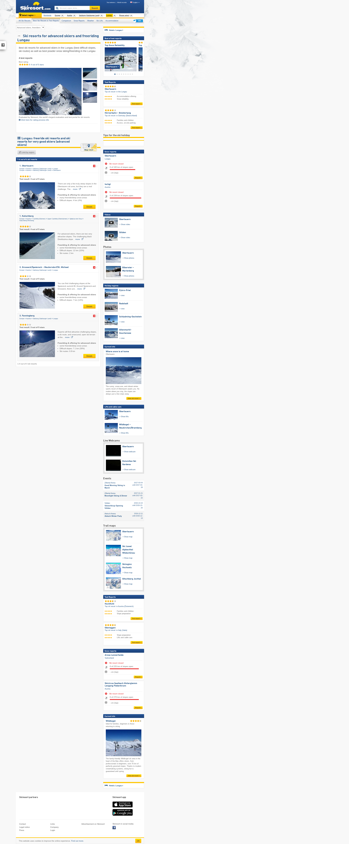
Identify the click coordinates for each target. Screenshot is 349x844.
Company (54, 827)
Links (52, 824)
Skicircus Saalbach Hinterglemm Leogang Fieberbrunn (121, 684)
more (75, 189)
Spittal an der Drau (76, 219)
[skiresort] (34, 6)
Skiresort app (119, 797)
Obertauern (57, 170)
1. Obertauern (26, 166)
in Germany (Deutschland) (126, 116)
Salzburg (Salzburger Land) (42, 168)
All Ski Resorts (25, 21)
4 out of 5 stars (37, 64)
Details (89, 207)
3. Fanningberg (26, 316)
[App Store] (122, 808)
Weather (90, 21)
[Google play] (122, 815)
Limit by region (27, 152)
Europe (21, 168)
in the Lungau (121, 92)
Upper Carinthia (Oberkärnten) (57, 219)
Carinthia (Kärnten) (39, 219)
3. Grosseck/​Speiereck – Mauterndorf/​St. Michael (44, 267)
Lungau (55, 168)
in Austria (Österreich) (124, 606)
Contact (22, 824)
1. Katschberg (26, 216)
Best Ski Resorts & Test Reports (46, 21)
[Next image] (141, 59)
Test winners (111, 2)
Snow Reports (79, 21)
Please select (124, 15)
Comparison (66, 21)
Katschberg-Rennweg (26, 220)
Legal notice (24, 827)
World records (122, 2)
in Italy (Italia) (121, 630)
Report (137, 178)
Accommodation (112, 21)
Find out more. (77, 841)
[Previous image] (107, 59)
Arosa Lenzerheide (114, 655)
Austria (28, 168)
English (135, 2)
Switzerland (109, 658)
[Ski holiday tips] (137, 20)
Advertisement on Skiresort (93, 824)
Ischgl (108, 184)
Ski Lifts (99, 21)
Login (52, 830)
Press (21, 830)
